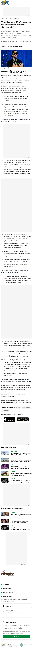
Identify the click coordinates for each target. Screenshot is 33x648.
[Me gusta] (14, 646)
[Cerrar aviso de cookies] (29, 622)
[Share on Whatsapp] (17, 71)
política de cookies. (17, 633)
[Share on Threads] (21, 71)
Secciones (9, 18)
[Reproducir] (21, 645)
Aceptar (16, 636)
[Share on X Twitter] (14, 72)
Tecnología (14, 451)
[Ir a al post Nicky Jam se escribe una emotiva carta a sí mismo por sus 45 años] (5, 527)
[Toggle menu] (31, 2)
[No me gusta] (16, 646)
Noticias (13, 458)
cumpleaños (5, 410)
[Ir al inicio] (5, 2)
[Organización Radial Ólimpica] (16, 573)
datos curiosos (26, 407)
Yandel (18, 407)
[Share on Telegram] (24, 71)
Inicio (2, 18)
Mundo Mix (17, 18)
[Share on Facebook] (11, 71)
